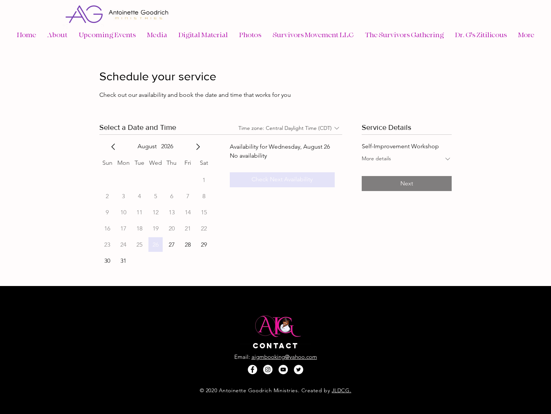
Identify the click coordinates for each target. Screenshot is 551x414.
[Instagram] (268, 369)
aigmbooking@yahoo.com (284, 356)
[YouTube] (283, 369)
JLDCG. (341, 390)
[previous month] (113, 146)
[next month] (197, 146)
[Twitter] (298, 369)
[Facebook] (252, 369)
